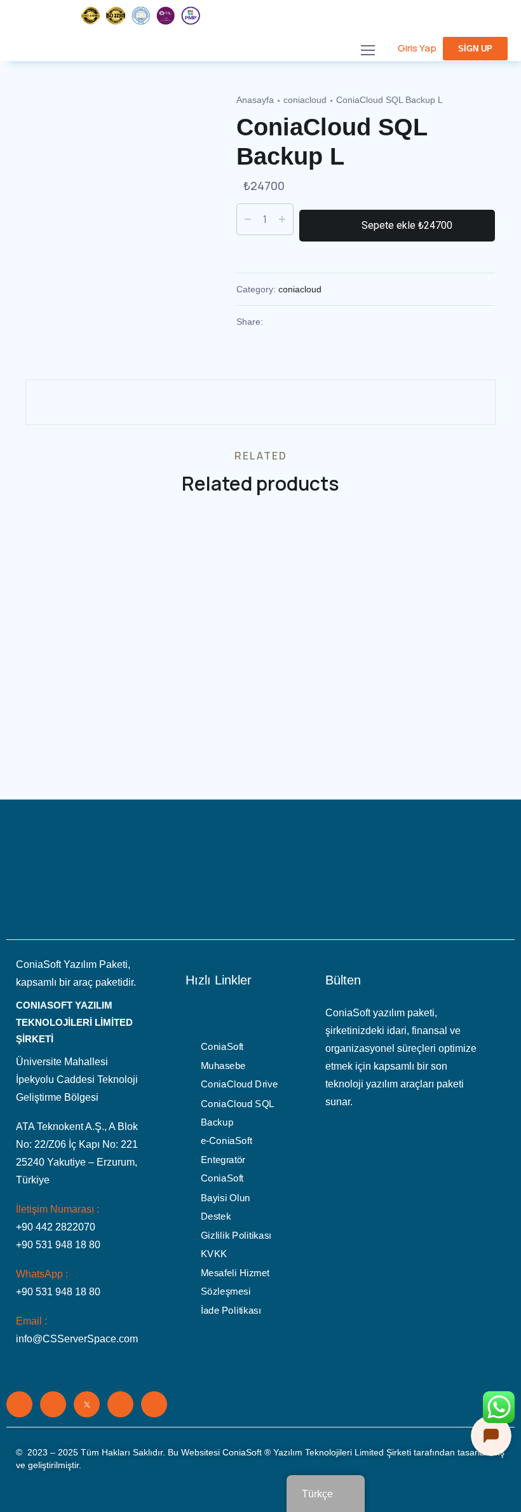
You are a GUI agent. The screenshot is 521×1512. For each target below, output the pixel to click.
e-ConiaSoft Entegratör (226, 1151)
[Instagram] (120, 1404)
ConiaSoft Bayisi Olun (225, 1188)
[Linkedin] (19, 1404)
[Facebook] (53, 1404)
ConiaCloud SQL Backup (237, 1112)
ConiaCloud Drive (239, 1085)
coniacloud (305, 100)
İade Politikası (231, 1310)
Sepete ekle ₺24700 (407, 225)
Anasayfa (255, 100)
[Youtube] (154, 1404)
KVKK (214, 1254)
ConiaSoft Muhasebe (223, 1056)
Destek (216, 1216)
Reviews (48, 370)
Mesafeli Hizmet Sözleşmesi (235, 1282)
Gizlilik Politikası (236, 1235)
